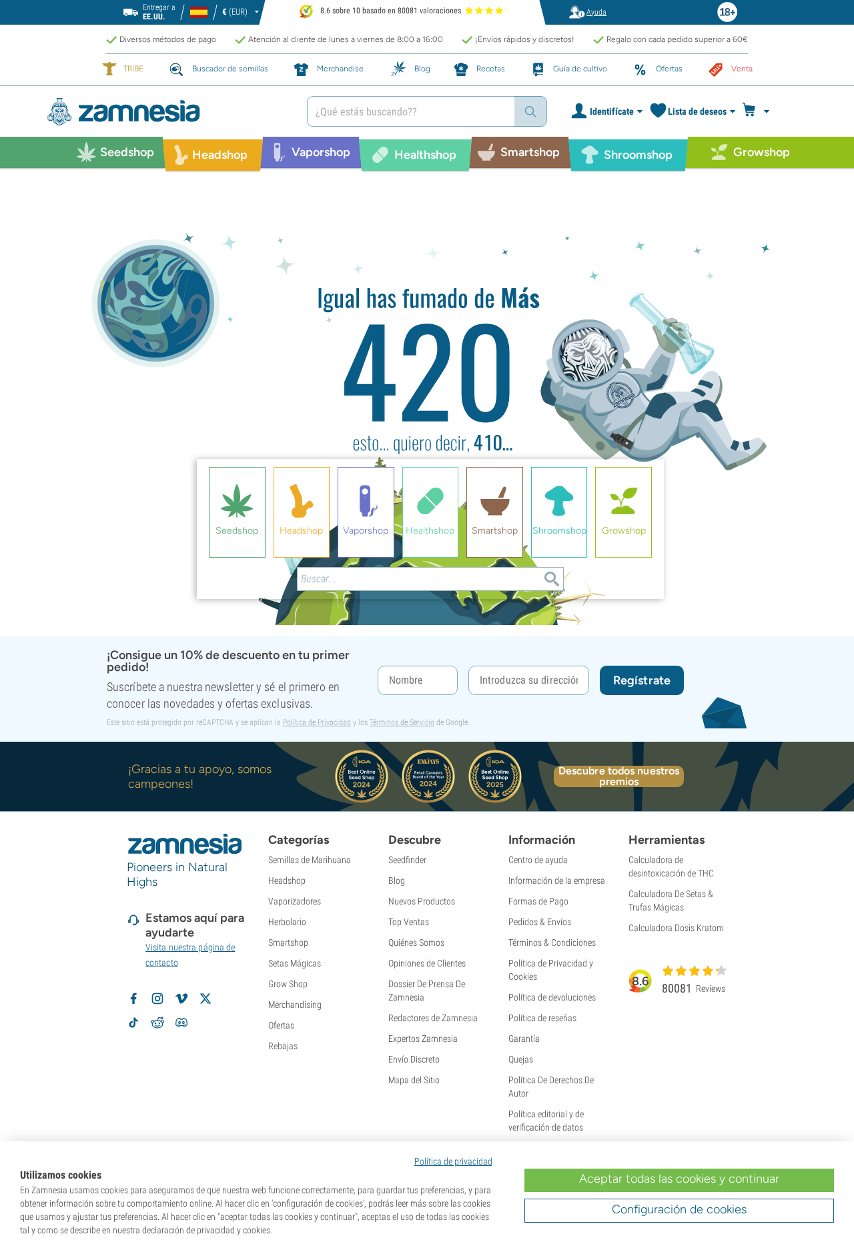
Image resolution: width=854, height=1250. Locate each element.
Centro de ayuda (538, 859)
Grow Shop (288, 984)
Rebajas (283, 1046)
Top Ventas (408, 921)
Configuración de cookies (679, 1209)
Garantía (524, 1038)
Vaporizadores (294, 901)
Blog (396, 880)
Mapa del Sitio (414, 1080)
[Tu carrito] (759, 111)
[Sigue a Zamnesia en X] (205, 998)
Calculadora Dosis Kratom (676, 927)
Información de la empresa (556, 880)
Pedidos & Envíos (539, 921)
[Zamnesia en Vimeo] (181, 998)
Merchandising (295, 1004)
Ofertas (281, 1025)
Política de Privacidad (317, 722)
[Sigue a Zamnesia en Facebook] (133, 998)
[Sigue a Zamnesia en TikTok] (133, 1022)
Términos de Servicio (402, 722)
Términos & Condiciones (552, 942)
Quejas (520, 1059)
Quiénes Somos (416, 942)
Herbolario (287, 921)
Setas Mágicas (294, 963)
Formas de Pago (538, 901)
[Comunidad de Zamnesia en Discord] (181, 1022)
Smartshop (288, 942)
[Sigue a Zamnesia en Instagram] (157, 998)
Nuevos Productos (421, 901)
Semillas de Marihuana (309, 859)
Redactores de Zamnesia (433, 1018)
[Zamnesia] (167, 111)
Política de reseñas (542, 1018)
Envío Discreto (414, 1059)
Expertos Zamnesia (423, 1038)
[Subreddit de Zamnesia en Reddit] (157, 1022)
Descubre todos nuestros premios (618, 776)
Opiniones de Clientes (427, 963)
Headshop (287, 880)
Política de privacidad (453, 1161)
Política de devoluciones (552, 997)
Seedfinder (407, 859)
